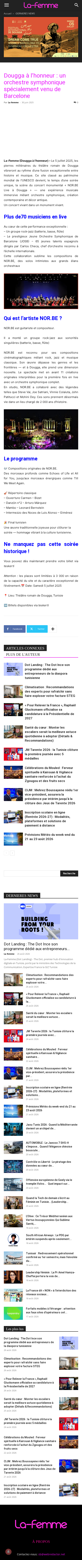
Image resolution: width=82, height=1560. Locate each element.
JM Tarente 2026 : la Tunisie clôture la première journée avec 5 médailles (51, 754)
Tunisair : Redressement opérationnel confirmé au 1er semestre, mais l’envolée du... (51, 1257)
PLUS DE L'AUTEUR (23, 654)
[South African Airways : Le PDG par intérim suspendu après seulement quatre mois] (13, 1239)
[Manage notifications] (8, 1552)
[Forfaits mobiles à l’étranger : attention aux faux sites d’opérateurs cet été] (13, 1313)
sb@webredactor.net (51, 1554)
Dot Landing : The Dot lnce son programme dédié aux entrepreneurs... (37, 946)
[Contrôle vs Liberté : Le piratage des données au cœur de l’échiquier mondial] (13, 1166)
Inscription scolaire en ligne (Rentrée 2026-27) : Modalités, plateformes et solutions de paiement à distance (27, 1489)
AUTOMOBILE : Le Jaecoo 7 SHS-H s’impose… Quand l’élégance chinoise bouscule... (49, 1146)
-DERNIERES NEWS (25, 13)
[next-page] (12, 853)
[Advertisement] (41, 130)
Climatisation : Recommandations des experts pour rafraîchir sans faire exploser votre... (50, 979)
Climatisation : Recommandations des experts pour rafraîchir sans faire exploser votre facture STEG (50, 691)
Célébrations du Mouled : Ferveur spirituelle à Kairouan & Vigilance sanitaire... (47, 1053)
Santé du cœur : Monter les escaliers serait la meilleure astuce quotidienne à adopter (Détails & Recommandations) (28, 1403)
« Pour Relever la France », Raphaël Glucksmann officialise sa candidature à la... (51, 998)
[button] (6, 5)
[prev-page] (6, 853)
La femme (13, 102)
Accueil (7, 13)
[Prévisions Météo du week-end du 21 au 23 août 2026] (13, 839)
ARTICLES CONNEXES (25, 648)
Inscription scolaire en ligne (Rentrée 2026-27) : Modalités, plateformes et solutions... (49, 1091)
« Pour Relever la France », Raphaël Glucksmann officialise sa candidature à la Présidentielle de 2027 (29, 1382)
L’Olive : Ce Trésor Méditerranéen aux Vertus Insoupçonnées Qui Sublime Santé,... (49, 1220)
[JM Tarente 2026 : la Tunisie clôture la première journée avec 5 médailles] (13, 754)
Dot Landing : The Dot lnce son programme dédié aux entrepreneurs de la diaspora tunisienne (29, 1342)
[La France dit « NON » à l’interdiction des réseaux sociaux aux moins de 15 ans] (13, 1295)
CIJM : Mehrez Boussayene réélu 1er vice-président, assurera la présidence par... (50, 1072)
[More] (53, 629)
